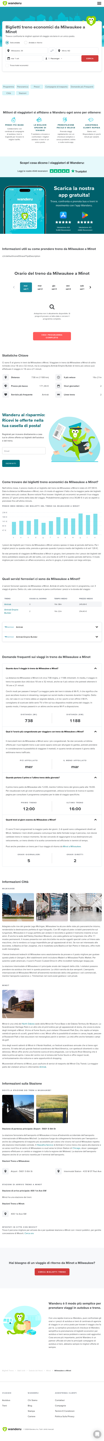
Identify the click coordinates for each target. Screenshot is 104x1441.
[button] (99, 3)
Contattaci (60, 1400)
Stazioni (22, 93)
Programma (8, 86)
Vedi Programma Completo (52, 336)
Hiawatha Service (45, 1145)
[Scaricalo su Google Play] (85, 215)
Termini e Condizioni (64, 1411)
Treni (4, 1405)
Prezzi (37, 86)
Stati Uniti (21, 1370)
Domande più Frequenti (82, 86)
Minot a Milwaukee (72, 846)
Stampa (31, 1411)
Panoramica (22, 86)
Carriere (31, 1416)
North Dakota (28, 1023)
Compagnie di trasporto (56, 86)
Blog (30, 1405)
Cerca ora (29, 1233)
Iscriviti (11, 463)
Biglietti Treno (8, 1370)
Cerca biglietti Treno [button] (52, 1272)
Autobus (6, 1400)
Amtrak (7, 604)
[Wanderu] (12, 3)
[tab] (15, 44)
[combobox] (27, 51)
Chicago (76, 1148)
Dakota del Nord (36, 1370)
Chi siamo (32, 1400)
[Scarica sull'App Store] (63, 215)
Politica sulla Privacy (64, 1416)
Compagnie (60, 1405)
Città (8, 93)
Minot (48, 1370)
